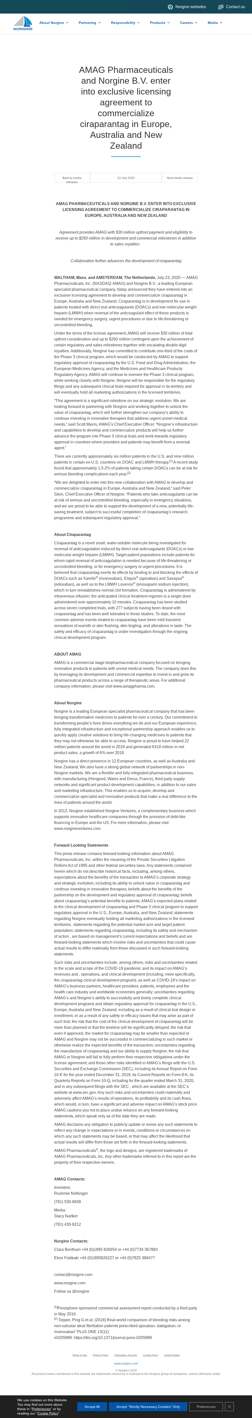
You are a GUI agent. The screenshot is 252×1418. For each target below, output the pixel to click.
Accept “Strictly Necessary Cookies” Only (148, 1407)
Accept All (92, 1407)
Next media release (180, 178)
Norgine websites (190, 7)
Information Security (125, 1355)
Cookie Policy (150, 1355)
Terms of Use (79, 1355)
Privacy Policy (101, 1355)
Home (23, 21)
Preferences (41, 1409)
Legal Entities (172, 1355)
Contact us (236, 7)
